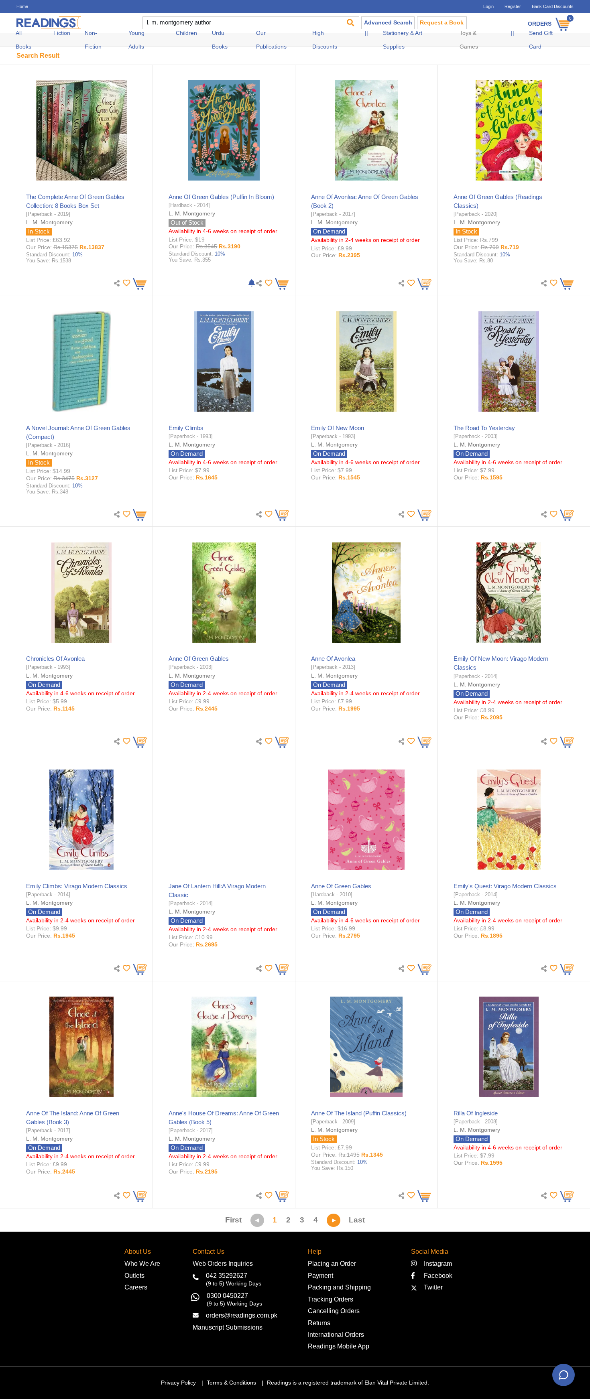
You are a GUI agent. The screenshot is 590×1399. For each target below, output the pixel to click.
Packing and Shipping (339, 1287)
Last (357, 1220)
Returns (319, 1322)
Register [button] (513, 6)
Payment (320, 1275)
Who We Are (142, 1263)
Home (22, 6)
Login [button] (488, 6)
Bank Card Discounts (553, 6)
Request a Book (442, 23)
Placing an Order (332, 1263)
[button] (125, 283)
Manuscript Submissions (227, 1327)
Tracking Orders (330, 1299)
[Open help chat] (563, 1375)
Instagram (436, 1263)
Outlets (134, 1275)
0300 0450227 (227, 1295)
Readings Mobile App (338, 1346)
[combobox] (241, 23)
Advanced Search (388, 23)
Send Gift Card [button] (541, 40)
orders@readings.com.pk (241, 1315)
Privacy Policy (178, 1383)
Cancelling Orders (334, 1310)
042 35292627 (226, 1275)
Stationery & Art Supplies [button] (402, 40)
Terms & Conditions (231, 1383)
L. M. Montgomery (49, 222)
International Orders (336, 1334)
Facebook (435, 1275)
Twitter (432, 1287)
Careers (135, 1287)
